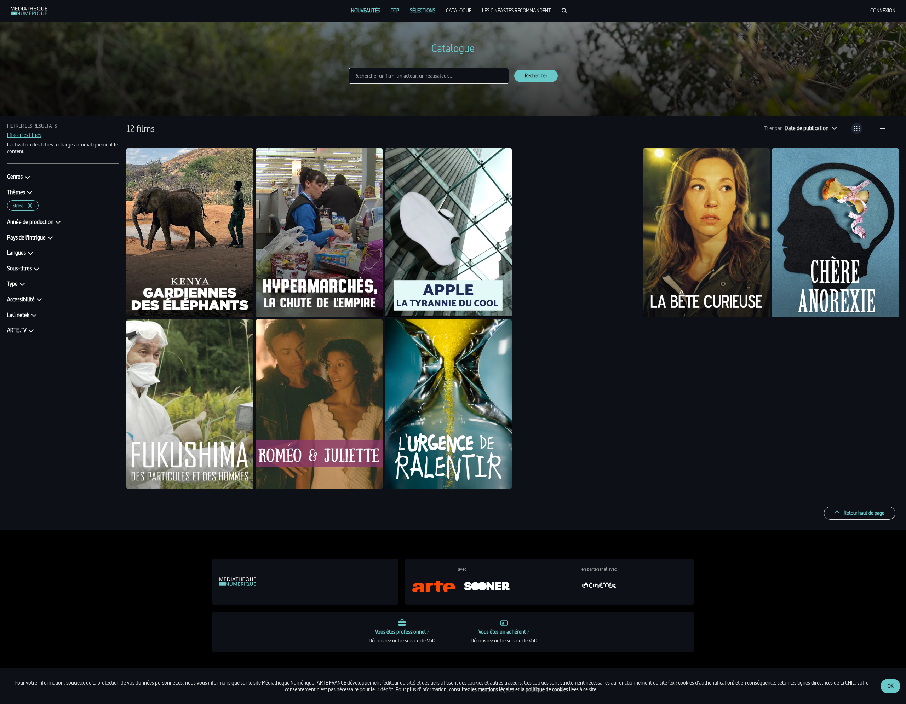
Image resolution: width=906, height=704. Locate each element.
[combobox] (811, 128)
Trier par (773, 128)
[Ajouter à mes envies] (243, 159)
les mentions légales (492, 689)
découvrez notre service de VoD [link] (402, 640)
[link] (29, 11)
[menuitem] (365, 10)
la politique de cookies (544, 689)
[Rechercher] (564, 10)
